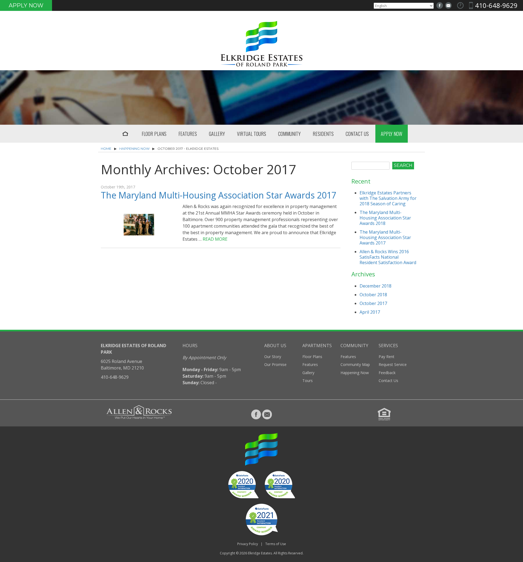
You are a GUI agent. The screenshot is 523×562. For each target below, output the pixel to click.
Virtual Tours (251, 133)
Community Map (355, 364)
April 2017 (370, 312)
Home (125, 134)
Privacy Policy (247, 544)
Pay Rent (386, 356)
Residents (323, 133)
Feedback (387, 372)
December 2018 (375, 286)
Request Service (393, 364)
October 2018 (373, 295)
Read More (215, 239)
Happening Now (134, 148)
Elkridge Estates (260, 553)
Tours (307, 380)
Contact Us (357, 133)
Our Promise (275, 364)
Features (187, 133)
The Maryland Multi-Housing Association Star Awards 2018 (385, 217)
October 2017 (373, 303)
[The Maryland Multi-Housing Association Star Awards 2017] (139, 235)
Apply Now (26, 5)
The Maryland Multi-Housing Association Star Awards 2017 (218, 195)
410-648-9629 (496, 5)
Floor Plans (154, 133)
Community (289, 133)
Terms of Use (275, 544)
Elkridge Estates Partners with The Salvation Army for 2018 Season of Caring (388, 198)
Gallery (217, 133)
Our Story (272, 356)
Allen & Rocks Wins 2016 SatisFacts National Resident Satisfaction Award (388, 257)
